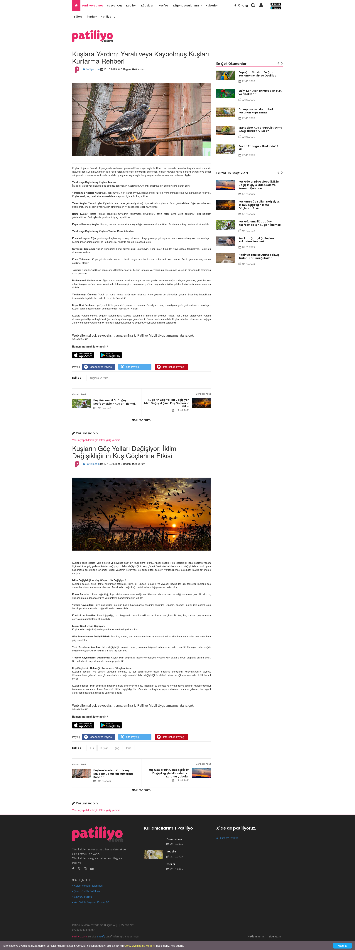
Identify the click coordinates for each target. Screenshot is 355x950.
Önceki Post (79, 394)
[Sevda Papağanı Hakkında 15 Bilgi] (225, 149)
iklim (128, 748)
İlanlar (91, 16)
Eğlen (78, 16)
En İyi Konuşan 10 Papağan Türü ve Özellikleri (260, 92)
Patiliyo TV (108, 16)
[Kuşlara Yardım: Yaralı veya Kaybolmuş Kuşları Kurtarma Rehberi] (81, 774)
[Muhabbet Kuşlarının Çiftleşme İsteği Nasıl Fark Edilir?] (225, 130)
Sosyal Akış (114, 5)
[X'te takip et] (78, 868)
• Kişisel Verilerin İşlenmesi (87, 885)
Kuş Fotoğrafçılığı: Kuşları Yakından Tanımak (256, 239)
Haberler (212, 5)
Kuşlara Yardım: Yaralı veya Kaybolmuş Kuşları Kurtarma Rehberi (113, 774)
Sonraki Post (203, 393)
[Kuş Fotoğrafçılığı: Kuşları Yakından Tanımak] (225, 241)
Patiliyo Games (92, 5)
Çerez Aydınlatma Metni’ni (139, 945)
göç (117, 748)
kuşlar (104, 748)
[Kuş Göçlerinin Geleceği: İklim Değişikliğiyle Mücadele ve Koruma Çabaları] (201, 773)
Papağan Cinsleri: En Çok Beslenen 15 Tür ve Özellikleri (258, 74)
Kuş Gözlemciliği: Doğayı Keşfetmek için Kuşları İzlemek (114, 402)
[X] (239, 5)
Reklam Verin (256, 936)
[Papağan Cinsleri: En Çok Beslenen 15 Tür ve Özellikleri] (225, 75)
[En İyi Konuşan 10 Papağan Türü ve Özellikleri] (225, 93)
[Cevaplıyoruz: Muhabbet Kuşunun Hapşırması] (225, 112)
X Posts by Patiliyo (227, 838)
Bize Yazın (275, 936)
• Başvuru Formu (82, 896)
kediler (170, 864)
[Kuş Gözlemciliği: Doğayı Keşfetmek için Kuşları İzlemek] (81, 403)
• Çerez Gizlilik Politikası (86, 891)
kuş (91, 748)
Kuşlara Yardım (98, 378)
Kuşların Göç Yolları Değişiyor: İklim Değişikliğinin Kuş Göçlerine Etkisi (167, 403)
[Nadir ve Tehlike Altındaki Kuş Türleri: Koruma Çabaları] (225, 258)
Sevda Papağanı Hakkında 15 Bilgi (258, 147)
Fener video (174, 839)
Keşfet (163, 5)
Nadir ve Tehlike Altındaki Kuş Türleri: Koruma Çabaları (259, 256)
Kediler (131, 5)
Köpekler (147, 5)
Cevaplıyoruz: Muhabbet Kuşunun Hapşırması (256, 111)
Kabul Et (342, 945)
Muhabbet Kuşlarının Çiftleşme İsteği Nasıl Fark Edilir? (260, 129)
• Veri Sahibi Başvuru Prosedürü (90, 902)
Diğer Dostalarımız (186, 5)
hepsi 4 (171, 851)
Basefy (101, 936)
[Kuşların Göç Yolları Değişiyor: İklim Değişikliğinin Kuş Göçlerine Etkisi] (201, 403)
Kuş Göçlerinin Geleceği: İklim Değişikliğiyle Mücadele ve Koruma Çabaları (169, 773)
